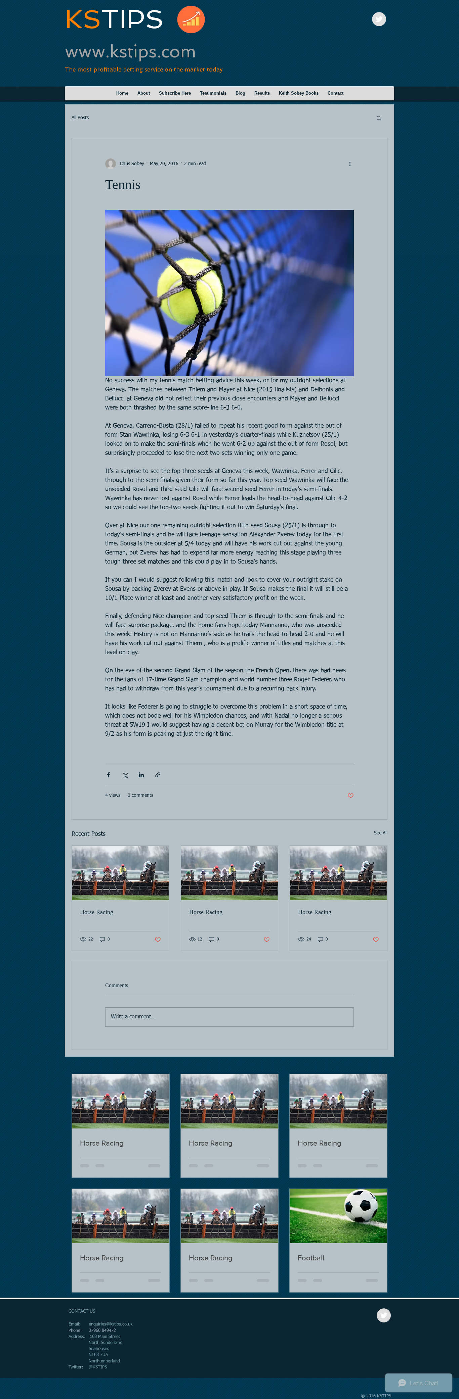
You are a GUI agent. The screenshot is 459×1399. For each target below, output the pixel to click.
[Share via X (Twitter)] (125, 775)
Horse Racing (96, 912)
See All (380, 833)
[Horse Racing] (120, 873)
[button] (379, 117)
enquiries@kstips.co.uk (110, 1324)
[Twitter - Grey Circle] (379, 19)
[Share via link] (158, 775)
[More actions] (350, 164)
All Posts (80, 117)
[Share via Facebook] (108, 775)
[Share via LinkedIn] (141, 775)
